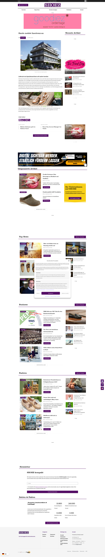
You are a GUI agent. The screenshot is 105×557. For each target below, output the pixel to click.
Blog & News (37, 9)
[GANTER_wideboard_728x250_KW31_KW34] (41, 99)
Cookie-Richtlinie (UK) (64, 544)
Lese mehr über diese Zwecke (50, 289)
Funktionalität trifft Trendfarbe (52, 192)
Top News (23, 243)
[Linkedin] (22, 120)
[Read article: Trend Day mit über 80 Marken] (75, 66)
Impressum (58, 296)
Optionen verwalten (65, 293)
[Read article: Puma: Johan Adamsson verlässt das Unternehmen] (69, 328)
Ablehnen (38, 293)
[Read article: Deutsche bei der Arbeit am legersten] (69, 404)
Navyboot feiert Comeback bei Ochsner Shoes (76, 320)
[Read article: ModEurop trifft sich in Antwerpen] (31, 422)
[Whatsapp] (24, 120)
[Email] (27, 120)
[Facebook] (20, 120)
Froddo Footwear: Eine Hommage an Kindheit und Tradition (50, 176)
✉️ (102, 381)
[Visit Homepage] (52, 5)
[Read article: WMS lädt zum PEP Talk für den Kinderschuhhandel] (31, 318)
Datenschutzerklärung (53, 296)
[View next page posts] (76, 98)
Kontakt (81, 9)
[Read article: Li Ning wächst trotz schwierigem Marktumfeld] (68, 85)
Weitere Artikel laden (40, 209)
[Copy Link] (29, 120)
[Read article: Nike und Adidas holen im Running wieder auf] (31, 250)
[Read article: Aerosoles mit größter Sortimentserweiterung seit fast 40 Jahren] (68, 92)
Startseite (24, 9)
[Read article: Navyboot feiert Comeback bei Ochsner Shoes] (76, 317)
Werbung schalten (64, 538)
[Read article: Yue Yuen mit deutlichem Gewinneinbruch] (31, 336)
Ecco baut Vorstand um (79, 258)
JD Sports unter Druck (71, 252)
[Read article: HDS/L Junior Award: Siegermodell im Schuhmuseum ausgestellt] (69, 411)
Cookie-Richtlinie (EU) (64, 541)
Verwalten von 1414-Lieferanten (41, 289)
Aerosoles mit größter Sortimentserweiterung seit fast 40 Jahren (78, 91)
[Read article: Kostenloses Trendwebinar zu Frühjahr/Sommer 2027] (31, 386)
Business (23, 37)
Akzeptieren (50, 293)
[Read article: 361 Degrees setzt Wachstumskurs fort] (69, 342)
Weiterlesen (47, 187)
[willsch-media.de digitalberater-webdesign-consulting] (52, 159)
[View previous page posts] (74, 98)
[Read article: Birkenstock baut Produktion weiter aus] (31, 268)
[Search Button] (27, 1)
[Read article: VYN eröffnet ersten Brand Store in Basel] (31, 354)
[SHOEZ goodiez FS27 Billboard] (52, 21)
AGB (86, 551)
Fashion (23, 397)
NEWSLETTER (23, 5)
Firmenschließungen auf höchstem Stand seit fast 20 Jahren (79, 274)
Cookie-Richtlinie (47, 296)
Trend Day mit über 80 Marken (72, 70)
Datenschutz (82, 551)
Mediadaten (68, 9)
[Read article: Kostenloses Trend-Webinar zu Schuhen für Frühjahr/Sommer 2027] (69, 397)
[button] (69, 260)
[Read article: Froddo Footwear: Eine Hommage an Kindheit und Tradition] (75, 131)
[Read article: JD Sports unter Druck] (76, 249)
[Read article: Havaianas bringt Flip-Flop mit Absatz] (76, 385)
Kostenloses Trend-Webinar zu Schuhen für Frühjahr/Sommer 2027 (80, 397)
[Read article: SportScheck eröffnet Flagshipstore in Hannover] (69, 335)
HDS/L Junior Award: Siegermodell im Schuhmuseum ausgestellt (79, 411)
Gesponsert (23, 174)
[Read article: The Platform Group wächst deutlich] (31, 286)
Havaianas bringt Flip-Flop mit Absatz (74, 389)
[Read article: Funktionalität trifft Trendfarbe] (30, 199)
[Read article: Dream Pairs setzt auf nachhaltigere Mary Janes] (31, 404)
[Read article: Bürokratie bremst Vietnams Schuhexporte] (68, 78)
